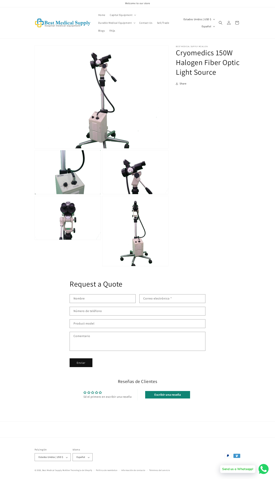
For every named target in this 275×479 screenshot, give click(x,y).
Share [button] (183, 83)
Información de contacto (133, 470)
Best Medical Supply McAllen (56, 470)
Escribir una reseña (167, 395)
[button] (123, 15)
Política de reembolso (106, 470)
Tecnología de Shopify (81, 470)
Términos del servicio (159, 470)
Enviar (81, 362)
